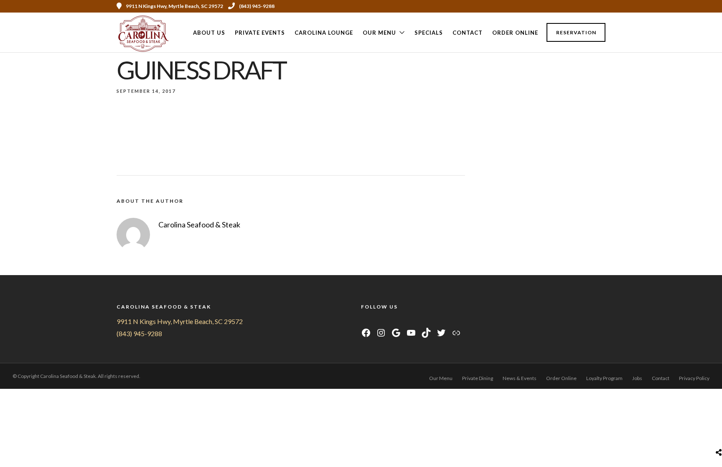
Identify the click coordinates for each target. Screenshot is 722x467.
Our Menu (379, 32)
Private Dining (477, 378)
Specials (428, 32)
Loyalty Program (604, 378)
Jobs (637, 378)
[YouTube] (386, 321)
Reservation (576, 32)
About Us (209, 32)
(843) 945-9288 (257, 6)
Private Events (260, 32)
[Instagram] (580, 6)
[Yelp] (602, 6)
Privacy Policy (694, 378)
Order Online (515, 32)
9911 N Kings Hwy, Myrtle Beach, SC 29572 (180, 321)
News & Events (519, 378)
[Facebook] (365, 321)
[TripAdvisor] (396, 321)
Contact (468, 32)
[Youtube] (569, 6)
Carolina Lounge (324, 32)
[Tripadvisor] (591, 6)
